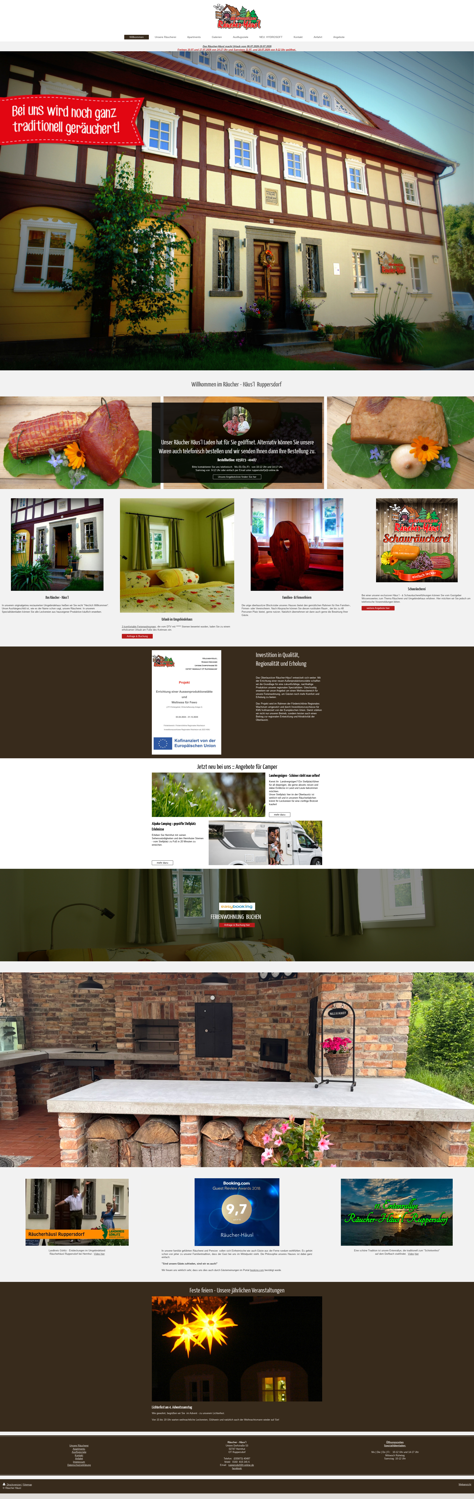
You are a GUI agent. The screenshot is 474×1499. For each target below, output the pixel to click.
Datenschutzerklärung (79, 1465)
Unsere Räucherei (79, 1445)
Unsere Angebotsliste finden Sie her (237, 476)
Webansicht (465, 1484)
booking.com (257, 1270)
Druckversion (14, 1484)
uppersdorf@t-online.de (241, 1465)
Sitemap (27, 1484)
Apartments (79, 1449)
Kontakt (79, 1455)
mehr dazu (279, 814)
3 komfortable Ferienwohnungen (139, 626)
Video (411, 1253)
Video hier (99, 1253)
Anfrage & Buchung (137, 636)
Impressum (79, 1462)
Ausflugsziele (79, 1452)
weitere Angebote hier (378, 608)
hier (417, 1253)
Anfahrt (79, 1458)
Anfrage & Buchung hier (237, 925)
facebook (237, 1468)
